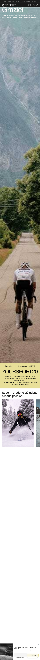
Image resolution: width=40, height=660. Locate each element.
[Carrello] (37, 5)
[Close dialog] (39, 645)
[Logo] (9, 5)
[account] (33, 5)
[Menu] (29, 5)
